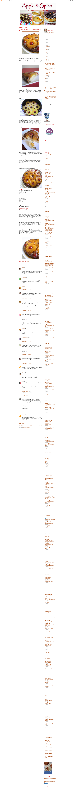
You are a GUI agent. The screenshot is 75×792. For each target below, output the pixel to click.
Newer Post (21, 425)
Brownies (54, 86)
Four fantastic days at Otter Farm (49, 523)
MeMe (50, 94)
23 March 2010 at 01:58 (27, 378)
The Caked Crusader (25, 356)
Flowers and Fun (47, 189)
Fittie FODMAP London (48, 310)
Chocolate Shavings (48, 443)
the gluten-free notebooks (48, 671)
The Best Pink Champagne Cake (49, 526)
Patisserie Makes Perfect (48, 340)
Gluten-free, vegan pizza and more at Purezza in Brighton (49, 509)
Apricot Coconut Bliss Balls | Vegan (49, 249)
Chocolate (54, 87)
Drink (45, 91)
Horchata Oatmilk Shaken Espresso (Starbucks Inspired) (49, 289)
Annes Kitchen (47, 740)
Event (49, 91)
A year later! (46, 462)
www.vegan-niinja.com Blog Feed (50, 389)
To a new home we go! (48, 655)
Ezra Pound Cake (47, 623)
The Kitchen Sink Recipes (49, 302)
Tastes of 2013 (47, 634)
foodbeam (46, 333)
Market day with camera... (48, 645)
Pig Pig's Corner (47, 598)
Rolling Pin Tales (47, 702)
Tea (47, 97)
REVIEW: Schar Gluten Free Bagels (49, 408)
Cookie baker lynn (47, 630)
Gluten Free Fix (47, 591)
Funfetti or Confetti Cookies (48, 434)
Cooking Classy (47, 161)
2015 (45, 38)
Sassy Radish (47, 458)
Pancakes (46, 95)
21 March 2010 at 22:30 (27, 349)
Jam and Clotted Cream (48, 430)
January (47, 76)
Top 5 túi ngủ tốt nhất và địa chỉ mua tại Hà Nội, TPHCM (49, 364)
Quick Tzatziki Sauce (47, 179)
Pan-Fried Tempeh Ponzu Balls (49, 176)
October (47, 49)
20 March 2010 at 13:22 (27, 283)
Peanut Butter (52, 95)
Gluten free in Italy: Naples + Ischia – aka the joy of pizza (49, 502)
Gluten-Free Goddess (48, 292)
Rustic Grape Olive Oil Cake (48, 217)
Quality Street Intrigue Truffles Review (50, 397)
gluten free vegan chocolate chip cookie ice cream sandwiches (50, 376)
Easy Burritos (46, 161)
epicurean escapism (48, 558)
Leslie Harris (24, 291)
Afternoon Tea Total (48, 554)
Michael (23, 414)
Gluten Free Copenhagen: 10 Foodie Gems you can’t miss (49, 272)
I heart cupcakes (47, 658)
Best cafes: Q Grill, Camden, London (49, 575)
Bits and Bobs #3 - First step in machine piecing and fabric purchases (49, 541)
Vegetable (45, 98)
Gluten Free (50, 93)
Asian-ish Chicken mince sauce (49, 300)
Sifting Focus (47, 423)
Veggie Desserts (47, 178)
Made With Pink (47, 525)
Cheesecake (49, 87)
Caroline (23, 300)
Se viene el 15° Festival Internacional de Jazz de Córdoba (49, 308)
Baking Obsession (47, 616)
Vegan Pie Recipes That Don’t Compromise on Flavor (49, 297)
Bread (51, 86)
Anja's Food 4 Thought (48, 750)
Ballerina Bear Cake (47, 689)
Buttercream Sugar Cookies (48, 261)
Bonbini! (46, 461)
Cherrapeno (46, 601)
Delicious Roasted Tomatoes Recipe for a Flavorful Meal (49, 356)
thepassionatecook (47, 684)
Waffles (48, 98)
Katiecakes (46, 284)
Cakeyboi (46, 482)
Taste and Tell (47, 185)
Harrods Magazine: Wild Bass (49, 581)
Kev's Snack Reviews (48, 397)
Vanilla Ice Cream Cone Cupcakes (49, 638)
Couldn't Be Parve (47, 730)
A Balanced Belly (47, 227)
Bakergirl (46, 640)
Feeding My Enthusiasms (48, 188)
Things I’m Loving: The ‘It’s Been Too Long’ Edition (49, 625)
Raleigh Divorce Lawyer (25, 391)
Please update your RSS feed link (49, 679)
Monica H (23, 328)
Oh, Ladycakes (47, 467)
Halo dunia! (46, 334)
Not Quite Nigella (47, 244)
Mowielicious (47, 580)
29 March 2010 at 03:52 (27, 388)
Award (44, 86)
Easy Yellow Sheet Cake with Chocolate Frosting (48, 201)
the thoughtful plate (48, 577)
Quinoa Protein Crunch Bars (48, 154)
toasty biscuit (47, 738)
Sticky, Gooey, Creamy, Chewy (49, 267)
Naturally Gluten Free (48, 528)
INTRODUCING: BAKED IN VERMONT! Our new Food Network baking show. (50, 497)
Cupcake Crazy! (47, 570)
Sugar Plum (46, 437)
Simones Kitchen (24, 343)
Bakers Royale (47, 318)
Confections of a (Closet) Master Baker (50, 495)
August (47, 52)
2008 (45, 79)
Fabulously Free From (48, 420)
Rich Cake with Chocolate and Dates (49, 562)
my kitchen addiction (48, 547)
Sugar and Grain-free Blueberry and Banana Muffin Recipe (49, 555)
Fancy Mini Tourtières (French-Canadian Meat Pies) (49, 344)
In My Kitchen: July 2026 (48, 233)
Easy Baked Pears (47, 352)
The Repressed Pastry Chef (49, 749)
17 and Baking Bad (47, 648)
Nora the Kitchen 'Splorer (49, 744)
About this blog (47, 706)
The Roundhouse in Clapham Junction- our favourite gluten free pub (50, 608)
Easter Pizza (47, 60)
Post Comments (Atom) (26, 427)
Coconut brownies (47, 551)
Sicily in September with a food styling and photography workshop (50, 428)
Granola (54, 92)
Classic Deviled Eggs (47, 411)
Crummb (46, 716)
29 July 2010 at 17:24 (26, 421)
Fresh (45, 518)
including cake (47, 655)
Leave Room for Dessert (48, 447)
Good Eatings (47, 321)
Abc (45, 268)
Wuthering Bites (47, 490)
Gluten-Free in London (48, 500)
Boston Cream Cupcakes (48, 703)
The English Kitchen (48, 156)
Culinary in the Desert (48, 644)
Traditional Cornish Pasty (48, 662)
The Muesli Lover (47, 574)
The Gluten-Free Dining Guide (49, 507)
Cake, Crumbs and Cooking (49, 637)
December (47, 46)
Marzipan (46, 413)
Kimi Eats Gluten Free (48, 347)
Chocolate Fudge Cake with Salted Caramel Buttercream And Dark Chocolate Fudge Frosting (49, 613)
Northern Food (47, 633)
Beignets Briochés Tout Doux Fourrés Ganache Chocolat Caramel (50, 394)
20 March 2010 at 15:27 (27, 298)
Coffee (51, 88)
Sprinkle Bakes (47, 216)
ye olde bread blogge (48, 705)
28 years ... (46, 480)
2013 (45, 40)
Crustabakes (47, 417)
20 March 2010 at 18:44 (27, 310)
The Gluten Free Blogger (48, 182)
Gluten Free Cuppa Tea (48, 256)
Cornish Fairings (47, 431)
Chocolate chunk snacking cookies (49, 468)
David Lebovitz (47, 239)
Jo (22, 312)
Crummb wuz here (47, 717)
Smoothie (52, 96)
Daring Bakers (49, 90)
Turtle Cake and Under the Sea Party (49, 448)
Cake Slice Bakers (30, 164)
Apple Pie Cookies (47, 285)
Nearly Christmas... (47, 602)
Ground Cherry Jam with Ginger (49, 414)
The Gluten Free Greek (48, 270)
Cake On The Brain (48, 450)
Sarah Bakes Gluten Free (48, 375)
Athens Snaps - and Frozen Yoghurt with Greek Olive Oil (49, 696)
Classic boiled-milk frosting (48, 700)
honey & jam (47, 587)
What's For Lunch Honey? (49, 248)
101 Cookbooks (47, 175)
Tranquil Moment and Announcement (50, 519)
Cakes (45, 87)
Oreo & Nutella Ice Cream (48, 571)
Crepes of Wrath (47, 515)
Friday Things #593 (47, 173)
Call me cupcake (47, 543)
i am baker (46, 512)
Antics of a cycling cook (48, 722)
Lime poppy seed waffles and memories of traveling (48, 368)
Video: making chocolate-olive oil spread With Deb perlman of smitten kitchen (49, 241)
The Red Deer (47, 539)
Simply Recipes (47, 385)
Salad (47, 96)
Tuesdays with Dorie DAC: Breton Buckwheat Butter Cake (49, 205)
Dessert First (47, 343)
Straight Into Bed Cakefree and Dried (49, 522)
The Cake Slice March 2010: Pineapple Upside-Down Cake (50, 64)
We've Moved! (47, 537)
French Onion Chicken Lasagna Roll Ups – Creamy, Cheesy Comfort (49, 265)
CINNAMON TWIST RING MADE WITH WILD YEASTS (50, 452)
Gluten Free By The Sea (48, 583)
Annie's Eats (47, 382)
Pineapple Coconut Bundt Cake (49, 253)
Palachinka (46, 561)
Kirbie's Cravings (47, 164)
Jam (47, 94)
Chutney (49, 88)
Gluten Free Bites (47, 607)
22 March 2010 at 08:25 (27, 363)
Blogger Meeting (48, 86)
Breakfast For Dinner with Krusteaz (49, 565)
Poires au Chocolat (48, 604)
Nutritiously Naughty (48, 407)
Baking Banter (47, 211)
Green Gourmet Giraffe (48, 232)
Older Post (40, 425)
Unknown (23, 365)
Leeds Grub (46, 734)
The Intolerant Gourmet (48, 594)
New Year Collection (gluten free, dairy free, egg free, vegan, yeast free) (50, 596)
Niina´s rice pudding (47, 390)
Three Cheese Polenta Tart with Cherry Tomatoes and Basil (50, 617)
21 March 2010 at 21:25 (27, 341)
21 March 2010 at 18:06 (27, 334)
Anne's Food (46, 299)
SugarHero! (46, 260)
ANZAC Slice (46, 465)
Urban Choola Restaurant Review (49, 668)
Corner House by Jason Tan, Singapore (50, 599)
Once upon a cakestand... (48, 753)
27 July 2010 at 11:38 (26, 412)
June (46, 55)
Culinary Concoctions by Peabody (48, 253)
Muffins (54, 94)
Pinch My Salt (47, 410)
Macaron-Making (47, 438)
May (46, 56)
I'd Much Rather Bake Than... (49, 567)
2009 (45, 78)
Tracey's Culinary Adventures (49, 746)
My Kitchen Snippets (48, 533)
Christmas (45, 88)
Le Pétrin (46, 392)
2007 (45, 81)
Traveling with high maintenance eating (50, 631)
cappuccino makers (34, 419)
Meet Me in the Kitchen (48, 675)
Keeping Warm (47, 476)
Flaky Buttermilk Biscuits (48, 424)
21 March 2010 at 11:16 (27, 317)
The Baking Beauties (48, 351)
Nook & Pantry (47, 681)
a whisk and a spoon (48, 203)
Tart (46, 97)
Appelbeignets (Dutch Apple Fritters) (49, 621)
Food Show (51, 91)
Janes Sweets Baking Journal (49, 650)
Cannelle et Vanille (48, 678)
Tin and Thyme (47, 208)
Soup (55, 96)
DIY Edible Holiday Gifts (48, 322)
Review (45, 96)
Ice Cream (45, 94)
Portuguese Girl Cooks (48, 737)
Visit (48, 107)
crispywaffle (46, 699)
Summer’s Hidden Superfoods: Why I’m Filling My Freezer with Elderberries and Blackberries (49, 229)
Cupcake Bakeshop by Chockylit (50, 274)
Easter (47, 91)
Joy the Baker (47, 371)
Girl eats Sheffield (47, 379)
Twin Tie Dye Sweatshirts (48, 383)
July (46, 53)
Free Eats (46, 314)
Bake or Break (47, 191)
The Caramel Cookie (48, 295)
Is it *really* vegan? (47, 659)
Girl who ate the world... (48, 667)
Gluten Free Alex (47, 471)
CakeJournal (47, 324)
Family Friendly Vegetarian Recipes (49, 757)
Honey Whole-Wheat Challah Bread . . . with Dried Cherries (50, 652)
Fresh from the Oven (48, 713)
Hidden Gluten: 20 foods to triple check (50, 441)
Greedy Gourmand (48, 664)
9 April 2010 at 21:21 (26, 395)
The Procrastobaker (48, 661)
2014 (45, 39)
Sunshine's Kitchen (48, 306)
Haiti (45, 727)
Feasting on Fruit (47, 153)
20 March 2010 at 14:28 (27, 289)
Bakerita (46, 288)
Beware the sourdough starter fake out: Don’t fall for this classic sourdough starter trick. (50, 213)
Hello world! (46, 401)
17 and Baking (47, 647)
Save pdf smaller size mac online (49, 512)
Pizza (55, 95)
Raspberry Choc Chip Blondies (49, 628)
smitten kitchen (47, 219)
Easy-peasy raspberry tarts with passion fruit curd (49, 686)
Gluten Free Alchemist (48, 235)
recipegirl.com (47, 169)
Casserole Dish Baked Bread (49, 70)
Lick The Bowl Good (48, 564)
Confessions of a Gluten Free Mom (49, 329)
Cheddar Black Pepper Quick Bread (49, 186)
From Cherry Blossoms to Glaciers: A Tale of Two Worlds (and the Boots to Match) (50, 281)
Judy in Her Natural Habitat (49, 719)
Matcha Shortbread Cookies (48, 516)
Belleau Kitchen (47, 362)
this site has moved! (47, 578)
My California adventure (48, 421)
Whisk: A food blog (48, 709)
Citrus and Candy (47, 754)
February (47, 75)
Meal (52, 94)
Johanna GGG (24, 277)
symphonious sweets (25, 337)
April (46, 57)
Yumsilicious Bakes (48, 611)
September (47, 50)
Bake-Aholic (47, 354)
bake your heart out (48, 743)
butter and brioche (47, 455)
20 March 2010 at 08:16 (27, 275)
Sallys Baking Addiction (48, 195)
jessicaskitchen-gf (47, 440)
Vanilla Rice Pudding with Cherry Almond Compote (50, 69)
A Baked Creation (47, 536)
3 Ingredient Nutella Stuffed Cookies (49, 568)
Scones (50, 96)
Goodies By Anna (47, 403)
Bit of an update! (47, 584)
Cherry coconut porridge (48, 665)
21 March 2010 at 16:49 (27, 325)
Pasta (48, 95)
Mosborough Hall (47, 380)
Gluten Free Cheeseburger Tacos (49, 311)
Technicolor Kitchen (48, 366)
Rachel (23, 286)
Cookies (54, 88)
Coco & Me (46, 504)
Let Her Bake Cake (48, 741)
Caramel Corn (46, 720)
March (47, 59)
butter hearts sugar (48, 627)
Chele (23, 267)
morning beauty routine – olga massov (50, 459)
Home (31, 425)
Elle (22, 381)
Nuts (44, 95)
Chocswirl (46, 692)
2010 (45, 45)
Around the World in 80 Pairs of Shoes (50, 279)
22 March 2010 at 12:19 (27, 369)
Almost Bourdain (47, 620)
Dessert (23, 262)
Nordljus (46, 695)
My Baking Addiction (48, 199)
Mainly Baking (47, 358)
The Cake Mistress (47, 464)
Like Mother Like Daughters (49, 263)
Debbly (23, 397)
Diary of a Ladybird (48, 688)
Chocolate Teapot (47, 752)
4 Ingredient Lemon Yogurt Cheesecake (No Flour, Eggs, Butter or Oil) (50, 166)
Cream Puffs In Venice (48, 475)
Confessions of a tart (48, 726)
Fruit (27, 262)
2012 (45, 42)
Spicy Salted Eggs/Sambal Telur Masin (50, 533)
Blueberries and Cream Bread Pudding (50, 337)
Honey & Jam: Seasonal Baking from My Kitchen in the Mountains (50, 588)
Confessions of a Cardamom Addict (49, 479)
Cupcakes (45, 90)
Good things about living (48, 747)
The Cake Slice (30, 262)
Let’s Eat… (46, 548)
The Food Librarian (48, 434)
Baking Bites (47, 336)
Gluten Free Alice (47, 223)
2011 (45, 43)
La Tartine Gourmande (48, 426)
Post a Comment (21, 423)
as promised (46, 682)
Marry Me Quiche (47, 170)
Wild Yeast (46, 486)
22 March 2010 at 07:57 (27, 354)
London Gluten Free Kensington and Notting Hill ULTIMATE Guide (49, 237)
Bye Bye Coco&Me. (47, 505)
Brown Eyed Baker (48, 172)
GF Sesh (46, 400)
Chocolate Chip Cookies (49, 61)
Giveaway (45, 92)
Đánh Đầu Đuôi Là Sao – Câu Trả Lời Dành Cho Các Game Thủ (50, 315)
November (47, 47)
